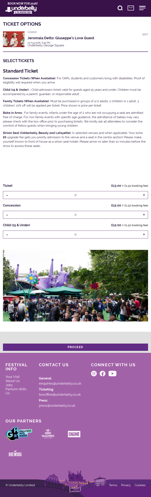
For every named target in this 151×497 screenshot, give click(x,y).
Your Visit (13, 377)
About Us (13, 381)
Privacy (126, 485)
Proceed (75, 347)
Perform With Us (16, 391)
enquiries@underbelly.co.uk (60, 383)
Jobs (9, 385)
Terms (113, 485)
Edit (145, 34)
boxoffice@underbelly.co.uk (60, 394)
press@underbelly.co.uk (57, 405)
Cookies (140, 485)
